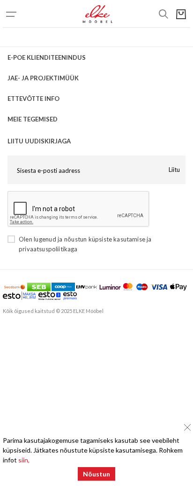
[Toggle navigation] (21, 14)
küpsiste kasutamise (117, 239)
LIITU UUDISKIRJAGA (39, 141)
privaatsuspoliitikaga (48, 249)
